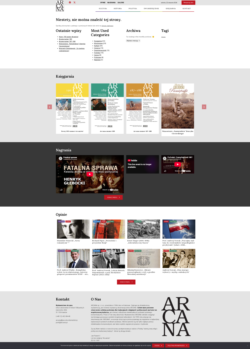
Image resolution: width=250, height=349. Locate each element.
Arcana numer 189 (65, 39)
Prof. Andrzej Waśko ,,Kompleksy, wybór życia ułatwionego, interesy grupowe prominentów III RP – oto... (73, 272)
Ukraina (163, 37)
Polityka (133, 8)
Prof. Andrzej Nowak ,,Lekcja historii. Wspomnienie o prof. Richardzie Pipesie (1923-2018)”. (108, 272)
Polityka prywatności (176, 345)
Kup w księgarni (71, 115)
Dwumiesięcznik (151, 8)
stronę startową (107, 26)
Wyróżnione (98, 43)
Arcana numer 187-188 (67, 41)
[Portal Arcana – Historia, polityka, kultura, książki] (59, 6)
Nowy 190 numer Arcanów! (68, 37)
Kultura (103, 8)
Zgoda (157, 345)
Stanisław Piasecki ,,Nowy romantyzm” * (68, 242)
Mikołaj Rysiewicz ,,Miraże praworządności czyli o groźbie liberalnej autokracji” (141, 272)
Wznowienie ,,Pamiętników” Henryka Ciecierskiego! (177, 132)
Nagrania (111, 3)
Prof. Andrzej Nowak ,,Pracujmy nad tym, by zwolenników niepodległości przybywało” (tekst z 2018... (178, 243)
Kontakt (187, 8)
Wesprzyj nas (188, 3)
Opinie (102, 3)
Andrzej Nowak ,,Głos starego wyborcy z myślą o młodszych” (175, 271)
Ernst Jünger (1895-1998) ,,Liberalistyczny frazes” (138, 242)
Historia (118, 8)
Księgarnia (171, 8)
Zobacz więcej (112, 197)
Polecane (97, 57)
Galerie (121, 3)
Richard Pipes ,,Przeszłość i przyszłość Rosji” (104, 242)
